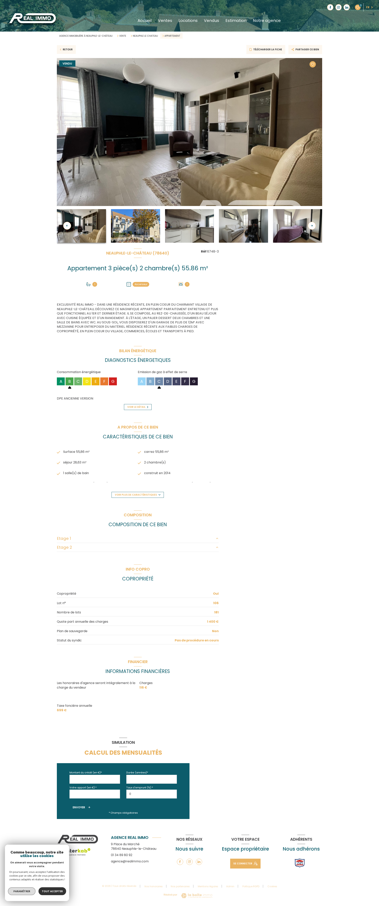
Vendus (211, 20)
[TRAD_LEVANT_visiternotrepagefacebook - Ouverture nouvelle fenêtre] (330, 7)
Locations (188, 20)
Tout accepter (52, 891)
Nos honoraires (153, 886)
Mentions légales (208, 886)
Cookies (272, 886)
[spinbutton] (151, 794)
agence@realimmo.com (130, 861)
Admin (230, 886)
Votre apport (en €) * (83, 787)
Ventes (165, 20)
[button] (312, 226)
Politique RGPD (250, 886)
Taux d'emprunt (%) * (139, 787)
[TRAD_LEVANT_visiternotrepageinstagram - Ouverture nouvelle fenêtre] (338, 7)
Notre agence (267, 20)
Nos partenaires (180, 886)
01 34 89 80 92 (121, 855)
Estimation (236, 20)
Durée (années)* (137, 772)
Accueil (145, 20)
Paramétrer (21, 891)
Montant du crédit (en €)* (85, 772)
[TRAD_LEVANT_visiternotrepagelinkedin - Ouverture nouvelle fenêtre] (346, 7)
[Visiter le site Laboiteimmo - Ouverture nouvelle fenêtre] (196, 895)
